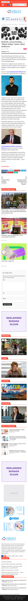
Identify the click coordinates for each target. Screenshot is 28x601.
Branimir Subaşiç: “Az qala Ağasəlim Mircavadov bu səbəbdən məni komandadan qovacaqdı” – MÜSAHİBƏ (12, 351)
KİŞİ (7, 24)
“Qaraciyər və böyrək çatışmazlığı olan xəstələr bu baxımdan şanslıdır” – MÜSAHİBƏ (18, 438)
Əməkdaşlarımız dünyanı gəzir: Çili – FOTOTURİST (12, 397)
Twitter (11, 170)
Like (25, 48)
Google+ (17, 170)
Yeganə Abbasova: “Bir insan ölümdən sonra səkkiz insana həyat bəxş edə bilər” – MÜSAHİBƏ (13, 374)
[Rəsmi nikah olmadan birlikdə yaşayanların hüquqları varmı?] (14, 414)
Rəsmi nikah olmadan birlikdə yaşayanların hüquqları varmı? (13, 420)
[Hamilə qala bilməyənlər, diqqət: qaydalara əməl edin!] (4, 431)
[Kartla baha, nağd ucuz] (14, 251)
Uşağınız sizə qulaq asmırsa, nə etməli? (10, 569)
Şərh (4, 279)
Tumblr (4, 172)
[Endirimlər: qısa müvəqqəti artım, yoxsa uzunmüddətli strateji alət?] (14, 226)
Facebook (5, 170)
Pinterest (10, 172)
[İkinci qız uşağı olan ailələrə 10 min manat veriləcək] (4, 445)
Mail (16, 172)
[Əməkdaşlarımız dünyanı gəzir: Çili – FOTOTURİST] (14, 392)
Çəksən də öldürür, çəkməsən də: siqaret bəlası (11, 563)
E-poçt (4, 298)
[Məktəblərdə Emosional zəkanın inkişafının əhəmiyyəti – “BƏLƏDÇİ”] (4, 452)
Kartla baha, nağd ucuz (7, 260)
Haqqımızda (13, 598)
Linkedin (24, 170)
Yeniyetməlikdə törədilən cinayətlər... (5, 180)
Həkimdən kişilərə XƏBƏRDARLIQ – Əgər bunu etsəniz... (22, 181)
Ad (4, 292)
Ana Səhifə (3, 24)
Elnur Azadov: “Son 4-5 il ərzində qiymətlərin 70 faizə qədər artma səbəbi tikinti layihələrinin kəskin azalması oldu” (13, 211)
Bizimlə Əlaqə (20, 598)
